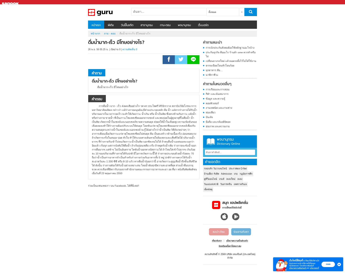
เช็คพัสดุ (208, 189)
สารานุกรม (147, 25)
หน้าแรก (96, 25)
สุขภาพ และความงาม (218, 126)
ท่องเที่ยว (210, 112)
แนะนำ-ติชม (219, 232)
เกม (236, 173)
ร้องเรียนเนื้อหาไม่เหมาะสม (230, 246)
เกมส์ (221, 179)
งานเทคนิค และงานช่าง (219, 107)
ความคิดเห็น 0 (129, 49)
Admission (226, 173)
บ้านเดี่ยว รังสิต (211, 173)
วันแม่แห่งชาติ (211, 184)
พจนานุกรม (184, 25)
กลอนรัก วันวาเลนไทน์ (215, 168)
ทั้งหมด (212, 12)
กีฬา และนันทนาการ (217, 93)
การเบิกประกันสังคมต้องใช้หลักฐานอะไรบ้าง (230, 47)
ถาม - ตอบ (110, 33)
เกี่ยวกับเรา (217, 241)
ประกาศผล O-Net (238, 168)
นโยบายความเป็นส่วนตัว (298, 268)
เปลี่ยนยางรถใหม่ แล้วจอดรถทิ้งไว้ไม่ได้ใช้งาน (231, 61)
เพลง (239, 179)
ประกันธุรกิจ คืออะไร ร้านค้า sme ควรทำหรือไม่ (231, 54)
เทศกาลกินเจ (240, 184)
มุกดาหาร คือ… (214, 70)
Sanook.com (11, 2)
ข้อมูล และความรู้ (215, 98)
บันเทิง (209, 117)
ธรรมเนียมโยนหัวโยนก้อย (220, 65)
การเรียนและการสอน (217, 89)
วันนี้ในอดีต (127, 25)
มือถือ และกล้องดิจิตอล (218, 121)
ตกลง (328, 264)
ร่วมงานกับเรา (241, 232)
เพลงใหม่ (230, 179)
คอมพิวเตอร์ (212, 103)
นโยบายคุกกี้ (314, 268)
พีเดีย (111, 25)
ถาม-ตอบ (165, 25)
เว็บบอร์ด (203, 25)
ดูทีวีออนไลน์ (210, 179)
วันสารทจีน (226, 184)
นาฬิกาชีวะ (212, 74)
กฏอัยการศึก (246, 173)
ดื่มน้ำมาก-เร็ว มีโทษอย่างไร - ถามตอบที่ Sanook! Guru (107, 12)
